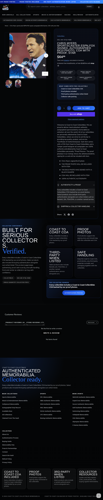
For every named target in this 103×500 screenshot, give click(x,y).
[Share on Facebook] (69, 215)
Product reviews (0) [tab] (15, 322)
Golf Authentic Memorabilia (60, 20)
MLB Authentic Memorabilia (50, 404)
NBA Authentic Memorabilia (50, 401)
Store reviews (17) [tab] (35, 322)
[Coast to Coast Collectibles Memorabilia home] (12, 8)
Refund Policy (7, 459)
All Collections (23, 14)
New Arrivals (8, 14)
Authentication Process (74, 293)
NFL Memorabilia (46, 397)
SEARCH (89, 6)
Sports (36, 14)
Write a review (51, 333)
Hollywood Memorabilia (82, 20)
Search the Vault (8, 455)
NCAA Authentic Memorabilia (50, 411)
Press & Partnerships (9, 448)
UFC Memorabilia (46, 415)
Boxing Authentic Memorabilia (36, 20)
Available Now (7, 411)
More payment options (76, 119)
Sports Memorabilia (9, 397)
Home (6, 25)
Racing (68, 14)
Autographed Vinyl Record (13, 20)
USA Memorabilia (79, 418)
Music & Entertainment (52, 14)
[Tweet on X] (65, 215)
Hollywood (78, 14)
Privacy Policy (7, 462)
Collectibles (60, 36)
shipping (66, 60)
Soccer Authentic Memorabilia (83, 404)
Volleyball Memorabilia (80, 415)
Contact (5, 452)
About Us (5, 434)
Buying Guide (6, 441)
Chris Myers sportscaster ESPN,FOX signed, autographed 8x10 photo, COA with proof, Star (34, 25)
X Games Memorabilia (80, 425)
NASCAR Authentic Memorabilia (84, 397)
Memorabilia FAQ (8, 445)
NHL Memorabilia (46, 408)
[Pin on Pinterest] (73, 215)
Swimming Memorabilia (81, 411)
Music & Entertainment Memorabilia (14, 401)
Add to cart (84, 108)
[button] (99, 8)
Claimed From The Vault (10, 418)
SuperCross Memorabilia (81, 401)
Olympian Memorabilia (80, 422)
